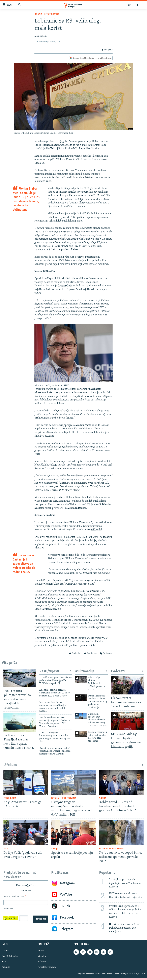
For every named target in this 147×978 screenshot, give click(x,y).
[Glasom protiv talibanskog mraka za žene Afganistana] (127, 685)
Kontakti (6, 967)
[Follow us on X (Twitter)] (83, 952)
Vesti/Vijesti (49, 671)
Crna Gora (9, 798)
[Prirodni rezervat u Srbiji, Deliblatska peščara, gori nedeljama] (81, 734)
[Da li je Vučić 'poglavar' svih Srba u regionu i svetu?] (25, 832)
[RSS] (103, 952)
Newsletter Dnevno (47, 967)
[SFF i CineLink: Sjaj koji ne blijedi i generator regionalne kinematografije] (127, 721)
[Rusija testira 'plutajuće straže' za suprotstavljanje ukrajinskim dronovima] (19, 678)
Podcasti (118, 671)
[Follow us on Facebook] (76, 952)
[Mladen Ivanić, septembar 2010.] (73, 382)
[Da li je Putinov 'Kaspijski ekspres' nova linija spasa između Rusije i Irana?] (19, 722)
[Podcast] (129, 5)
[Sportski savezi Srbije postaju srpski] (73, 832)
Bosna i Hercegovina (46, 14)
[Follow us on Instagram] (96, 952)
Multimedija (85, 671)
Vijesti (41, 951)
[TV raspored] (110, 952)
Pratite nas (40, 919)
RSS (4, 962)
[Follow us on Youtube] (90, 952)
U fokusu (10, 765)
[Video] (138, 5)
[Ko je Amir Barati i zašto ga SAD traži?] (25, 782)
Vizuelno (42, 956)
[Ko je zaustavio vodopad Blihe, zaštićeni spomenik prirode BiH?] (121, 832)
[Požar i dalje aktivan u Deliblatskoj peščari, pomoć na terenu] (81, 679)
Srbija (102, 798)
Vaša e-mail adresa (14, 896)
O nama (5, 951)
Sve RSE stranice (10, 956)
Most (6, 848)
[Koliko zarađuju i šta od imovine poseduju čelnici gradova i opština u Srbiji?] (121, 782)
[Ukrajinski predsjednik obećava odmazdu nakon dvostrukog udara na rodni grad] (81, 716)
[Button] (107, 50)
